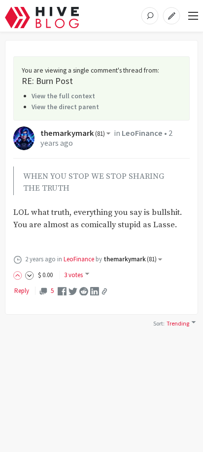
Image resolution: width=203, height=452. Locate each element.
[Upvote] (19, 275)
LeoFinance (142, 133)
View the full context (63, 95)
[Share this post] (104, 291)
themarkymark (72, 133)
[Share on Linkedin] (94, 291)
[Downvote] (29, 275)
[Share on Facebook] (62, 291)
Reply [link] (21, 291)
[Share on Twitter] (72, 291)
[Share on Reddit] (83, 291)
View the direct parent (65, 106)
